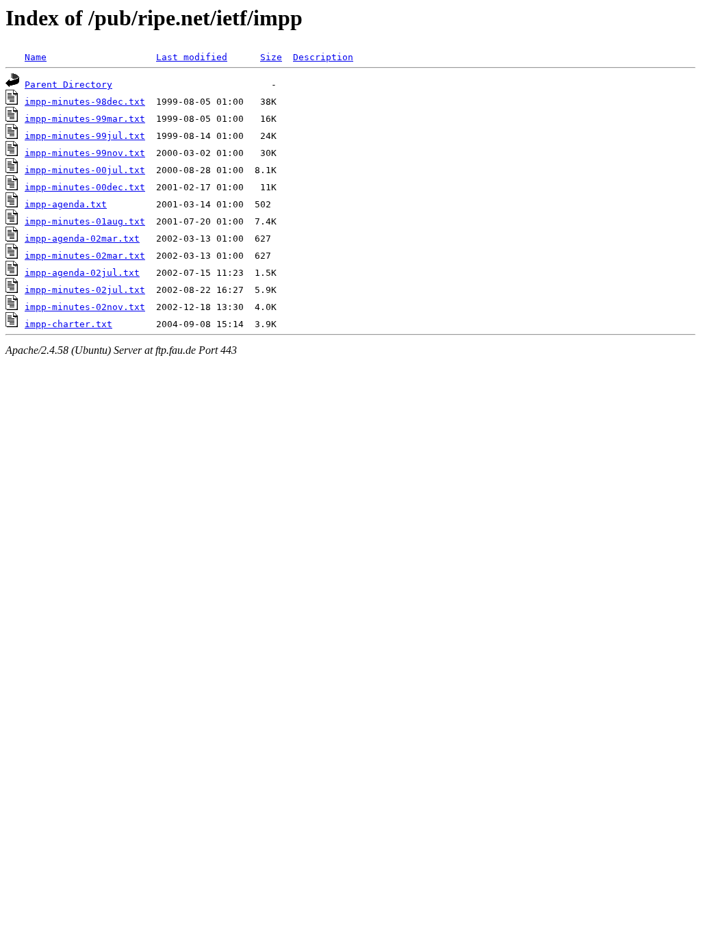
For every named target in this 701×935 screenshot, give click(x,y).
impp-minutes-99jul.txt (85, 136)
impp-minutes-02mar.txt (85, 256)
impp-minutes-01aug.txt (85, 221)
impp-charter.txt (68, 324)
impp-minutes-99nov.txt (85, 153)
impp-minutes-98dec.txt (85, 102)
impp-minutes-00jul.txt (85, 170)
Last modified (191, 57)
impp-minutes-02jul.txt (85, 290)
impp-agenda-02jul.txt (82, 273)
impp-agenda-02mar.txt (82, 238)
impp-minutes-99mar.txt (85, 119)
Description (323, 57)
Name (36, 57)
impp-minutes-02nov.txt (85, 307)
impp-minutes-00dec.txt (85, 187)
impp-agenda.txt (66, 204)
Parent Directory (68, 84)
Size (271, 57)
